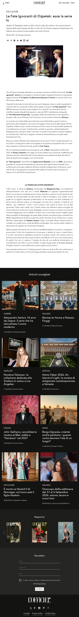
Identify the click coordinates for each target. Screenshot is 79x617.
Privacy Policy (41, 584)
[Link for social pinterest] (44, 608)
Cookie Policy (50, 613)
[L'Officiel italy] (39, 3)
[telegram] (27, 41)
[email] (7, 41)
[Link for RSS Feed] (48, 608)
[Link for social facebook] (35, 608)
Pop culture (12, 11)
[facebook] (11, 41)
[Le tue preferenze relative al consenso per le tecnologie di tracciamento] (4, 4)
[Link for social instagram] (39, 608)
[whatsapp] (24, 41)
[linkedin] (17, 41)
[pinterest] (14, 41)
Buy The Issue (64, 3)
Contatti (27, 613)
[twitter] (21, 41)
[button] (74, 532)
